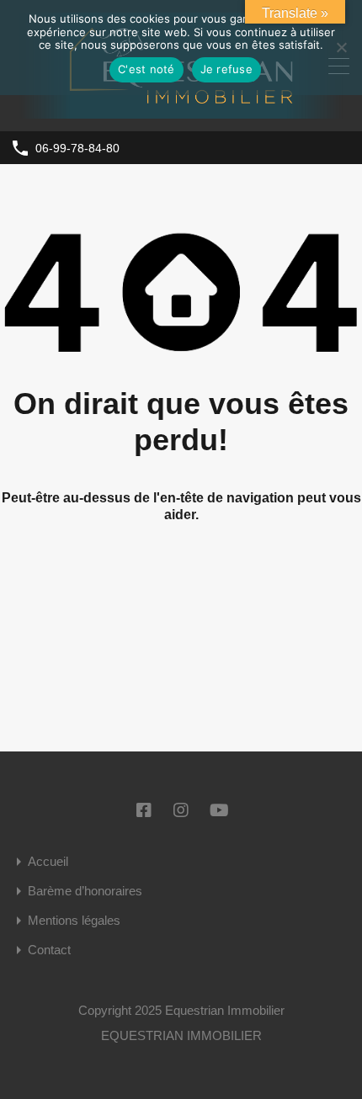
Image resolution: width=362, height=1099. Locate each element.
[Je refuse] (341, 48)
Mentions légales (74, 920)
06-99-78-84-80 (77, 148)
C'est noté (146, 69)
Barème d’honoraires (85, 890)
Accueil (48, 861)
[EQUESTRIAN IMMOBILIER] (181, 111)
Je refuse (226, 69)
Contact (49, 949)
